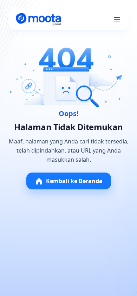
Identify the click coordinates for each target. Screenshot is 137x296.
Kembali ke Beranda (74, 181)
